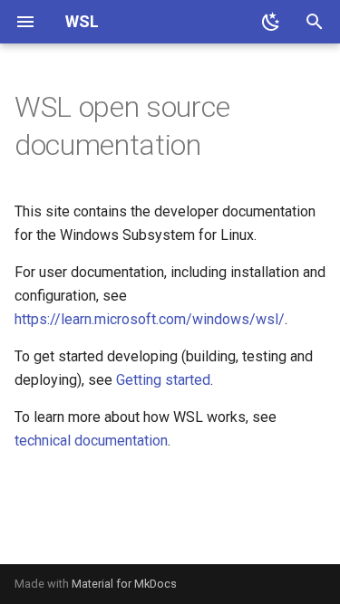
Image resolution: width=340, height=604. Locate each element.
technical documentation (91, 440)
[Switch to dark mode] (271, 22)
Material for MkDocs (124, 583)
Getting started (163, 379)
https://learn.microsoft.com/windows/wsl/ (150, 319)
